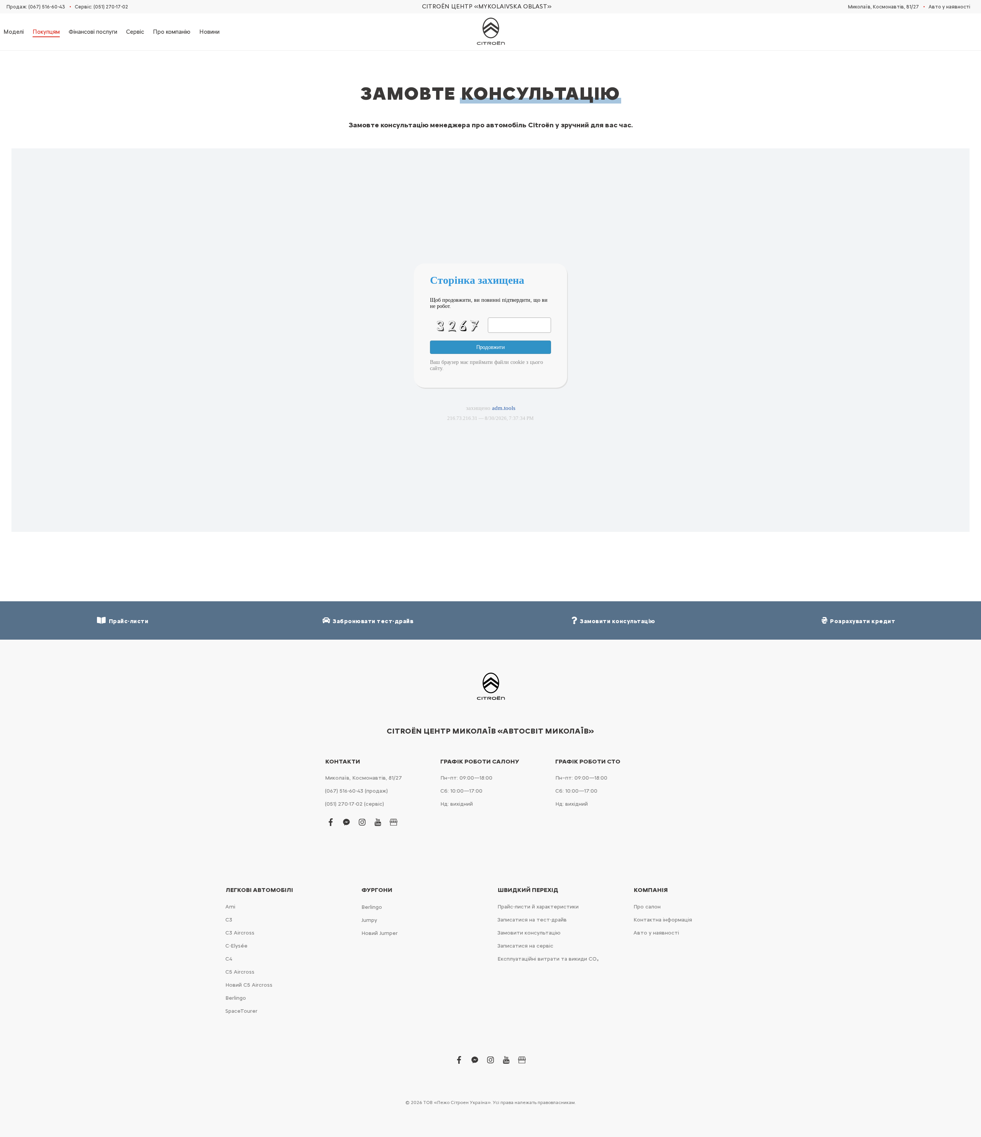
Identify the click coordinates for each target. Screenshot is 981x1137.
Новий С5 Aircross (248, 985)
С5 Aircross (239, 972)
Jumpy (369, 920)
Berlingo (235, 998)
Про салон (647, 906)
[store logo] (490, 31)
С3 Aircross (239, 933)
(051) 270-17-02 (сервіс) (354, 804)
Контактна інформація (662, 920)
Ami (230, 906)
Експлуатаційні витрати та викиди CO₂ (548, 959)
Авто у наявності (949, 7)
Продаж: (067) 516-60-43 (36, 7)
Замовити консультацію (529, 933)
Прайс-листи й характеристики (538, 906)
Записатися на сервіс (525, 946)
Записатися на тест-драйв (532, 920)
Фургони (376, 890)
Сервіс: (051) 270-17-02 (101, 7)
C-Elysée (236, 946)
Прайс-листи (127, 621)
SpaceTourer (241, 1011)
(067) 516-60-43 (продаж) (356, 791)
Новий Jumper (379, 933)
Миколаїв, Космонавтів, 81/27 (883, 7)
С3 (228, 920)
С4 (228, 959)
